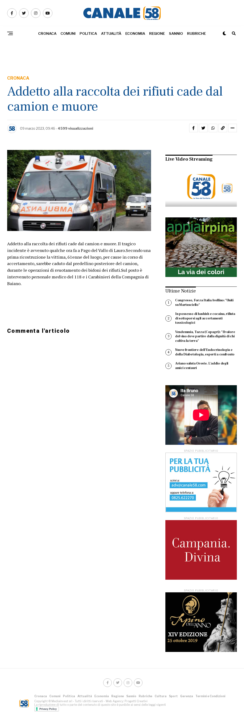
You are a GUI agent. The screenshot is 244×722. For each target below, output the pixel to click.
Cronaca (47, 33)
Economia (135, 33)
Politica (88, 33)
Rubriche (196, 33)
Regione (157, 33)
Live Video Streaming (189, 159)
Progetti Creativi (136, 701)
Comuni (68, 33)
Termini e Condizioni (210, 696)
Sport (173, 696)
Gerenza (186, 696)
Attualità (111, 33)
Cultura (161, 696)
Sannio (176, 33)
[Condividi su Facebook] (193, 128)
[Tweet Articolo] (203, 128)
